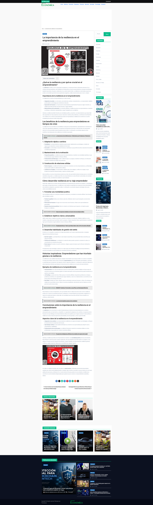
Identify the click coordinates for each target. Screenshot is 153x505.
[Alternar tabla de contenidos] (56, 78)
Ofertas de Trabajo (100, 82)
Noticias (66, 4)
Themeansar (44, 502)
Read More (99, 141)
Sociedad (92, 4)
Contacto (103, 4)
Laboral (97, 66)
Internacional (98, 63)
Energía (97, 54)
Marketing (98, 69)
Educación (98, 47)
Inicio (62, 4)
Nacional (87, 4)
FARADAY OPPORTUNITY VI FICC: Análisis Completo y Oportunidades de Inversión (84, 450)
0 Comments (70, 492)
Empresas (76, 4)
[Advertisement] (76, 19)
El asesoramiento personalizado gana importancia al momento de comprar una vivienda (67, 418)
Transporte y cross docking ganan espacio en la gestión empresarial (50, 417)
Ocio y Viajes (98, 79)
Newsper (57, 501)
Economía (71, 4)
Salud (97, 85)
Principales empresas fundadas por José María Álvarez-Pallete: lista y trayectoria (67, 448)
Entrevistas (98, 57)
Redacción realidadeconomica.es (51, 492)
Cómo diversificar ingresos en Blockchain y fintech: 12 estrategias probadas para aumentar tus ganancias (100, 493)
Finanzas (82, 4)
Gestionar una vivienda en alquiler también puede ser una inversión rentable (84, 417)
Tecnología (97, 4)
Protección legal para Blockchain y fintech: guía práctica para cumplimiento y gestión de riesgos (50, 449)
